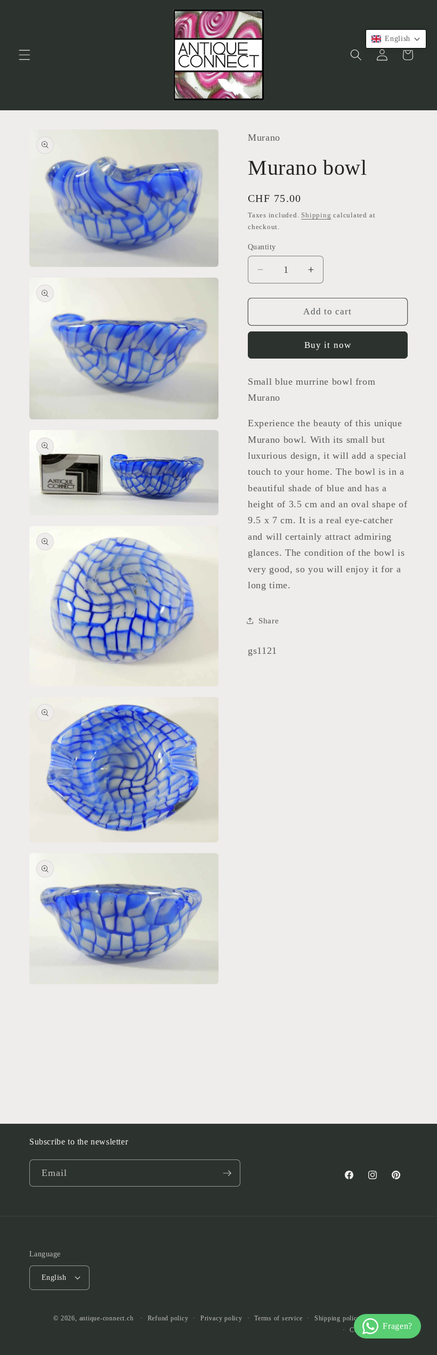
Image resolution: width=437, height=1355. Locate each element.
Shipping (316, 215)
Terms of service (278, 1318)
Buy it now (327, 345)
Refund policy (168, 1318)
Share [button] (268, 620)
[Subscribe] (227, 1173)
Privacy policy (221, 1318)
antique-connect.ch (106, 1318)
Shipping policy (337, 1318)
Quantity (262, 246)
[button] (24, 55)
